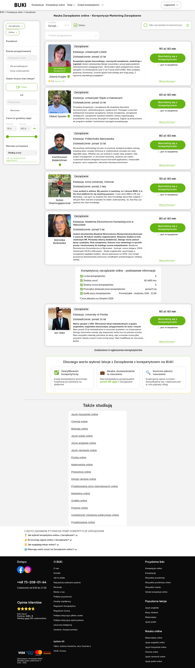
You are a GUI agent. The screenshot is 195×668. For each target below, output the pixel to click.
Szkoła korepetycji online (156, 592)
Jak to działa (59, 578)
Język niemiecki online (155, 656)
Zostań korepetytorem (88, 5)
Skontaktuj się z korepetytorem (167, 58)
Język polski (150, 622)
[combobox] (48, 25)
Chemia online (151, 652)
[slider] (7, 136)
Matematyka (150, 617)
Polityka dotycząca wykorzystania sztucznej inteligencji (69, 622)
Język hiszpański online (155, 647)
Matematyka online (153, 638)
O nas (56, 568)
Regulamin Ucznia (62, 611)
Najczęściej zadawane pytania (67, 582)
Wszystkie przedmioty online (158, 582)
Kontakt (57, 573)
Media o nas (59, 592)
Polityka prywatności (63, 596)
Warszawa (15, 110)
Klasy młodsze (151, 612)
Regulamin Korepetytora (65, 606)
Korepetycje (150, 573)
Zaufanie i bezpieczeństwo (66, 629)
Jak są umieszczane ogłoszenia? (15, 159)
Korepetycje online (55, 5)
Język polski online (153, 661)
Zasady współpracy (62, 601)
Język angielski (152, 608)
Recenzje (58, 587)
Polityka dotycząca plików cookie (68, 615)
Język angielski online (155, 642)
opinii (27, 618)
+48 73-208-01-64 (31, 582)
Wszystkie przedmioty (155, 578)
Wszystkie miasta (153, 587)
